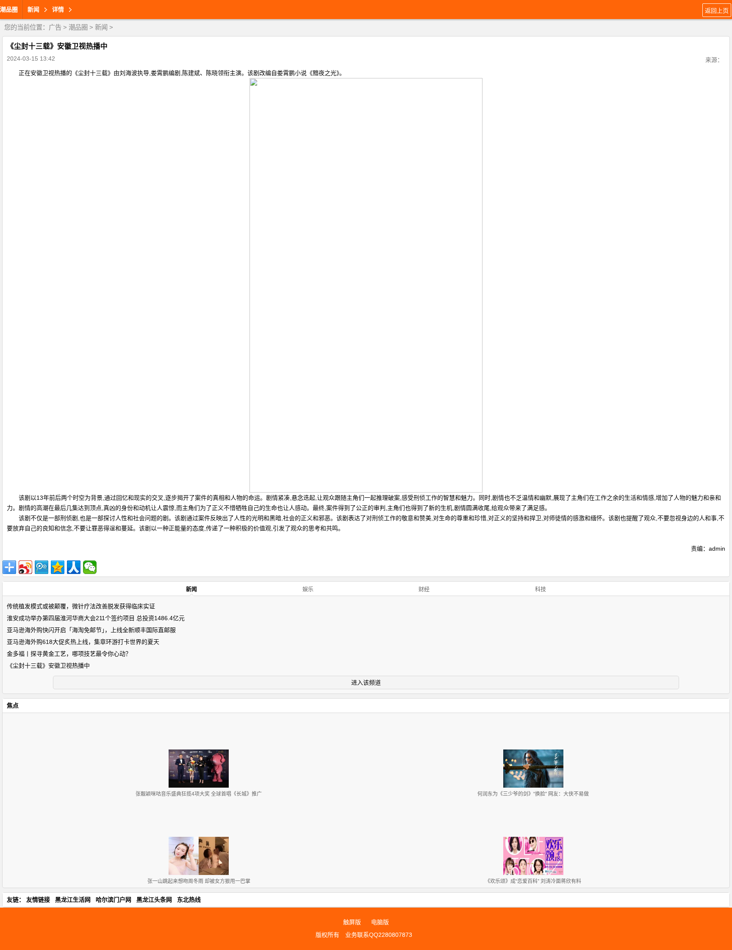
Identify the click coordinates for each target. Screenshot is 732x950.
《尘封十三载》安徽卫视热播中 (48, 665)
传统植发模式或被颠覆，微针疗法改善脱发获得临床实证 (81, 606)
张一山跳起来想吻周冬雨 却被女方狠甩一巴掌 (198, 881)
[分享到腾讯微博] (41, 567)
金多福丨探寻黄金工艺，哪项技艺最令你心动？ (69, 653)
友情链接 (38, 899)
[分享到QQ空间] (57, 567)
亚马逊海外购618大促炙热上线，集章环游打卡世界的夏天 (83, 641)
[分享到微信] (90, 567)
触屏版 (352, 922)
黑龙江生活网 (73, 899)
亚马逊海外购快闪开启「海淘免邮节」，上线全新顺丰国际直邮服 (91, 630)
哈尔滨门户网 (113, 899)
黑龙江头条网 (154, 899)
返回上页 (717, 10)
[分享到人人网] (73, 567)
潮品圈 (9, 9)
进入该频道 (366, 682)
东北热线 (189, 899)
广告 (55, 27)
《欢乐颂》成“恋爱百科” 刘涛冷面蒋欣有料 (533, 881)
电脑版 (380, 922)
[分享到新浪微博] (25, 567)
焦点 (13, 705)
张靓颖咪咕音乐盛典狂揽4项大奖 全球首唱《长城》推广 (199, 794)
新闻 (101, 27)
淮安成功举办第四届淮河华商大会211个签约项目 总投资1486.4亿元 (96, 618)
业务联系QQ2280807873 (378, 934)
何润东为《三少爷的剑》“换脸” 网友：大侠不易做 (533, 794)
